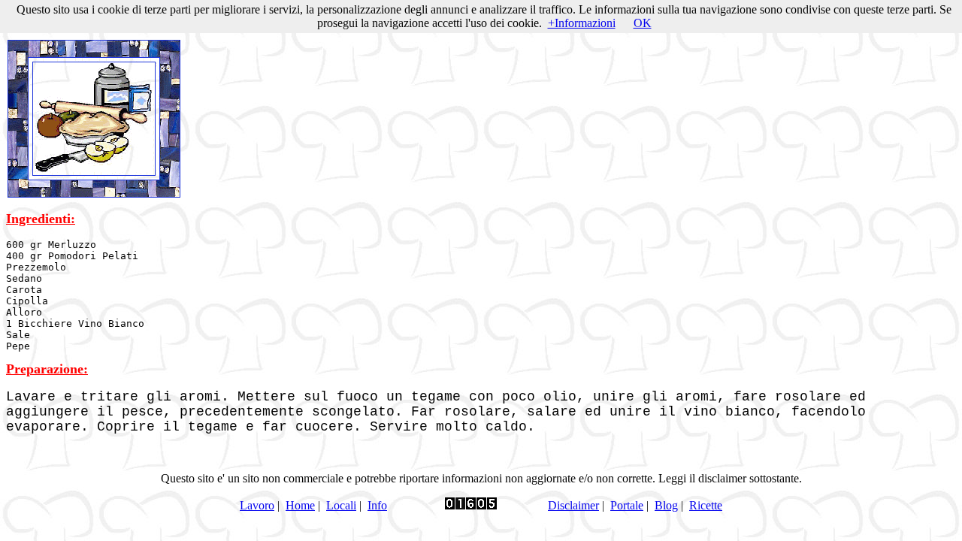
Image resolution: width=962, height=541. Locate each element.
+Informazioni (582, 23)
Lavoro (257, 505)
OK (643, 23)
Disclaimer (573, 505)
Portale (626, 505)
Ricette (705, 505)
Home (300, 505)
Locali (341, 505)
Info (377, 505)
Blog (666, 505)
